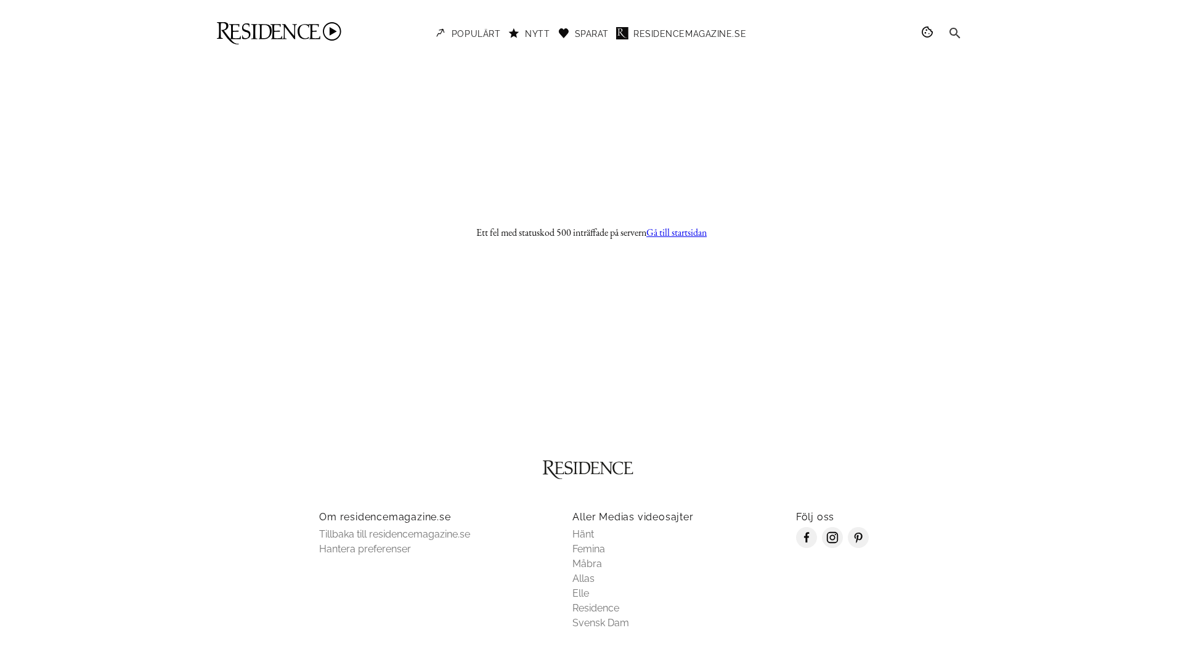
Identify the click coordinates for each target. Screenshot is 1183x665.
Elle (580, 593)
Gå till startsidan (676, 232)
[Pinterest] (858, 544)
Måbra (587, 564)
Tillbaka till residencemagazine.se (394, 534)
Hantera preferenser (365, 549)
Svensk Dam (600, 623)
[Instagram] (832, 544)
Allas (583, 578)
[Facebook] (806, 544)
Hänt (583, 534)
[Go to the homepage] (279, 33)
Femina (588, 549)
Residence (595, 608)
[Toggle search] (955, 33)
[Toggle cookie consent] (929, 33)
